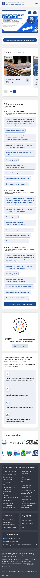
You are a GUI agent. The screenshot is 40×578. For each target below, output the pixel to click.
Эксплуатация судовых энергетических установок (16, 166)
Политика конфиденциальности (28, 571)
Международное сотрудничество (26, 500)
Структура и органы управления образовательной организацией (9, 476)
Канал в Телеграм (11, 541)
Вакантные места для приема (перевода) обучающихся (28, 491)
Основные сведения (9, 471)
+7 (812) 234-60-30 (9, 525)
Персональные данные (9, 571)
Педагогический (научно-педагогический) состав (11, 495)
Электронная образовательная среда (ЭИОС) (20, 40)
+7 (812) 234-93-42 (28, 520)
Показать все (20, 52)
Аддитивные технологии (15, 130)
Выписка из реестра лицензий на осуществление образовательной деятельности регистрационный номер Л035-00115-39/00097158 (20, 554)
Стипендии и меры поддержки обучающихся (27, 473)
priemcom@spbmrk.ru (28, 523)
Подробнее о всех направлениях (20, 304)
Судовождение (11, 160)
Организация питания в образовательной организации (28, 505)
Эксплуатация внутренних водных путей (18, 153)
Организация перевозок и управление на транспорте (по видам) (19, 146)
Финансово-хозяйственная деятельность (26, 485)
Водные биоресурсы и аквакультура (19, 173)
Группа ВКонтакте (11, 539)
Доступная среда (26, 496)
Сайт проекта (19, 346)
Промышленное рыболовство (16, 184)
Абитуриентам (27, 528)
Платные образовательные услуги (27, 479)
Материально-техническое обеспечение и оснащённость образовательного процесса (9, 504)
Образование (7, 485)
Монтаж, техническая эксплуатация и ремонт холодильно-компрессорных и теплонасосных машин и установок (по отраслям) (20, 122)
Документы (6, 482)
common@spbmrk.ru (9, 527)
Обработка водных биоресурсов (17, 178)
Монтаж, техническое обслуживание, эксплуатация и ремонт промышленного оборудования (19, 138)
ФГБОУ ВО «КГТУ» (15, 575)
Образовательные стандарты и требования (9, 489)
